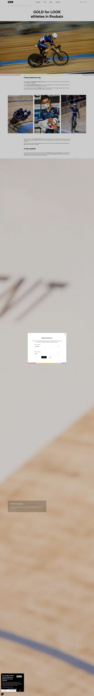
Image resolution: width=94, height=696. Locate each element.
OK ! (20, 690)
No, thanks (5, 690)
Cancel (50, 357)
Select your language (37, 351)
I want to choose (12, 690)
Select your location (37, 344)
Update (44, 357)
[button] (2, 694)
